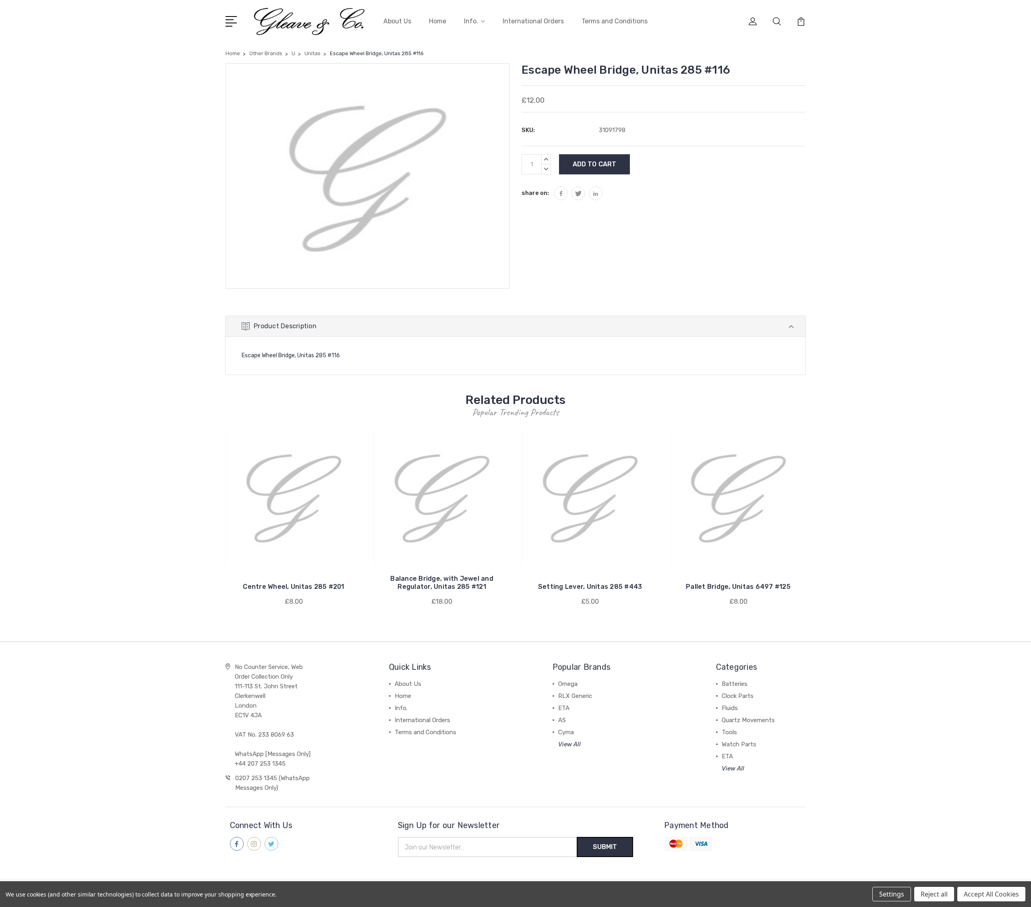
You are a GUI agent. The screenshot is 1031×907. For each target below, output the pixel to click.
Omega (568, 683)
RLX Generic (575, 696)
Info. (471, 21)
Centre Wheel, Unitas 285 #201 (293, 586)
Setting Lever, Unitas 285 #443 (590, 586)
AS (562, 720)
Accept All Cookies (991, 894)
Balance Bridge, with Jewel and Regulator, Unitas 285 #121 (441, 582)
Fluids (730, 708)
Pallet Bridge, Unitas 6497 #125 (738, 586)
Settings (891, 894)
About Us (397, 21)
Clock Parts (738, 696)
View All (569, 744)
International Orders (533, 21)
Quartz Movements (748, 720)
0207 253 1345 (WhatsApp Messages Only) (272, 782)
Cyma (566, 732)
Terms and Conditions (615, 21)
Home (437, 21)
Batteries (734, 683)
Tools (729, 732)
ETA (563, 708)
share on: (535, 193)
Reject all (934, 894)
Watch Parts (739, 744)
